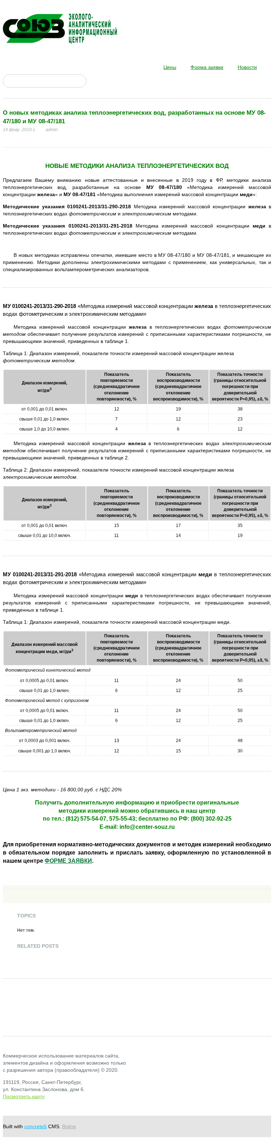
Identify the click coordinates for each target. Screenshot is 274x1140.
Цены (169, 67)
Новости (247, 67)
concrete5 (35, 1126)
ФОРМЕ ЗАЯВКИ (68, 861)
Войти (69, 1126)
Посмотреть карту (24, 1096)
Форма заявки (207, 67)
